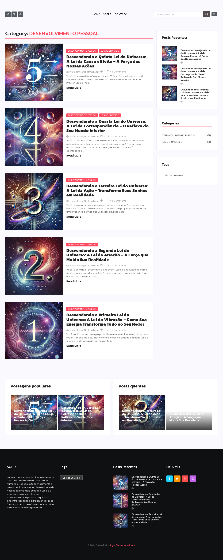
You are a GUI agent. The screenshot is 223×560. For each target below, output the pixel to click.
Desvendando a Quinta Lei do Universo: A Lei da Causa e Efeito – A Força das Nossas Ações (106, 61)
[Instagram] (14, 14)
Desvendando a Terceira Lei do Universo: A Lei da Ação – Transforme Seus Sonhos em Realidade (107, 190)
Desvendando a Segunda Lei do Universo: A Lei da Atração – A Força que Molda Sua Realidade (107, 255)
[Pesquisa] (206, 14)
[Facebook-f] (8, 14)
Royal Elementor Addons (122, 545)
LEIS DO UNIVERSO (110, 50)
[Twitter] (177, 478)
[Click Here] (214, 14)
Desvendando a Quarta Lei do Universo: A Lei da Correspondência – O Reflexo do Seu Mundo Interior (107, 126)
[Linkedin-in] (185, 478)
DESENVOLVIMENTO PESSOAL (82, 50)
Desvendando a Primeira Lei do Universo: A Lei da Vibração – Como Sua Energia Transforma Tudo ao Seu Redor (106, 319)
